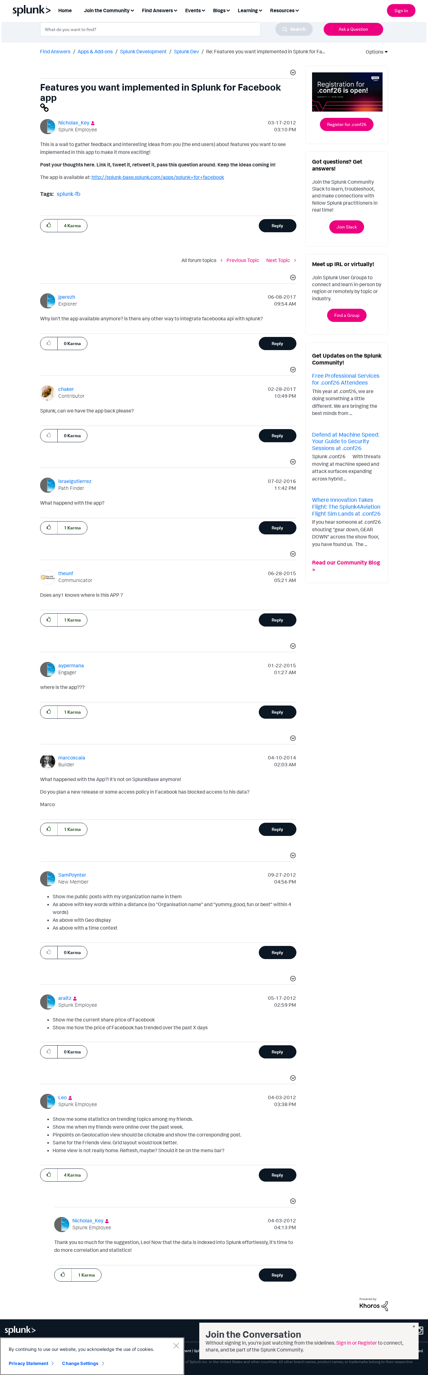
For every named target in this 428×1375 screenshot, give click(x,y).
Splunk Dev (186, 51)
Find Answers (55, 51)
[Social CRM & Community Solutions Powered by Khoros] (374, 1304)
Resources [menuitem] (282, 10)
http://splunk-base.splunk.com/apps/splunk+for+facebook (157, 177)
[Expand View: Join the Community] (132, 10)
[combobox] (176, 29)
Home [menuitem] (65, 10)
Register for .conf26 (346, 124)
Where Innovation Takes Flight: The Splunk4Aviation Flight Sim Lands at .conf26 (346, 506)
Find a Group (346, 315)
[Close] (176, 1345)
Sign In (401, 10)
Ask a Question (353, 29)
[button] (292, 73)
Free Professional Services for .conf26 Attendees (345, 379)
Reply (277, 225)
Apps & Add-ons (95, 51)
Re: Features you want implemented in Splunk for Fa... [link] (265, 51)
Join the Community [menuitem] (107, 10)
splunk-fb (69, 193)
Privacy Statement (28, 1363)
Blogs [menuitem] (219, 10)
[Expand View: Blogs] (228, 10)
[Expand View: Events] (203, 10)
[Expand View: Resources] (297, 10)
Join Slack (347, 226)
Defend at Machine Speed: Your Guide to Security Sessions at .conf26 (345, 441)
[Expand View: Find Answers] (175, 10)
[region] (92, 1356)
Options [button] (372, 52)
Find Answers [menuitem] (157, 10)
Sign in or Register (356, 1343)
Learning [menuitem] (248, 10)
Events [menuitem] (193, 10)
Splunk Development (143, 51)
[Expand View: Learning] (260, 10)
